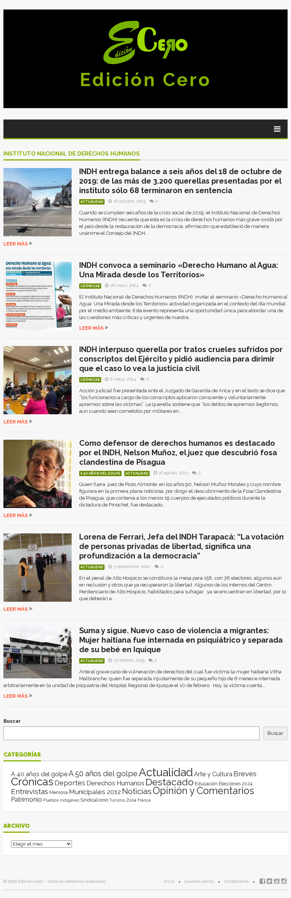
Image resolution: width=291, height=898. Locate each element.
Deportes (70, 783)
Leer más (15, 243)
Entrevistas (29, 791)
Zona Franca (138, 800)
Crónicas (90, 286)
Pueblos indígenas (61, 800)
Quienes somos (199, 881)
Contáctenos (236, 881)
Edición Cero (145, 79)
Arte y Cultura (213, 774)
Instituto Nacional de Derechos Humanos (71, 154)
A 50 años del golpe (100, 473)
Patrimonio (26, 799)
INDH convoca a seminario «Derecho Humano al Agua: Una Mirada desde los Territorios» (178, 270)
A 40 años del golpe (39, 774)
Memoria (58, 792)
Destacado (170, 782)
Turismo (117, 800)
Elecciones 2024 (235, 783)
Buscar (12, 721)
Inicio (169, 881)
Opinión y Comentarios (203, 790)
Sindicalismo (94, 800)
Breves (245, 774)
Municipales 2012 (95, 792)
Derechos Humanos (115, 783)
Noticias (137, 791)
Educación (206, 783)
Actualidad (91, 202)
